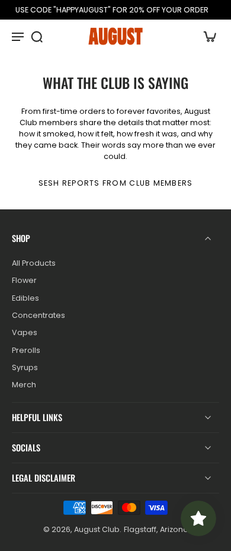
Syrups (25, 367)
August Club (97, 529)
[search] (37, 36)
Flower (24, 281)
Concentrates (38, 315)
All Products (34, 263)
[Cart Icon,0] (206, 36)
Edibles (25, 298)
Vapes (24, 333)
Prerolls (26, 350)
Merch (24, 385)
